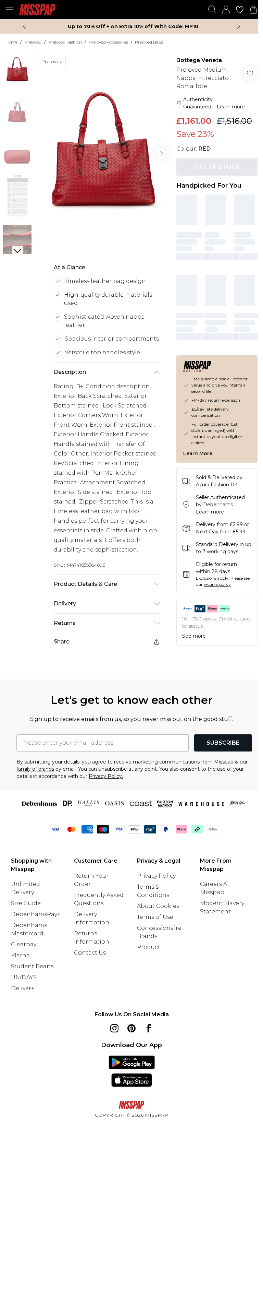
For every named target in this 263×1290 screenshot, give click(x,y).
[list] (102, 154)
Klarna (20, 955)
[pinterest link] (131, 1028)
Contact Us (90, 952)
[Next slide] (238, 26)
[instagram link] (114, 1028)
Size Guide (26, 903)
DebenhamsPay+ (35, 914)
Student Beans (32, 966)
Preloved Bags (149, 42)
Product (148, 947)
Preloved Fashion (65, 42)
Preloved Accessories (108, 42)
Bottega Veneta (199, 60)
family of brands (35, 769)
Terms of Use (155, 917)
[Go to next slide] (161, 153)
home (11, 42)
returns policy (217, 584)
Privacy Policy (156, 876)
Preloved (32, 42)
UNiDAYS (24, 977)
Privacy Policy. (106, 776)
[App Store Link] (132, 1071)
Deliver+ (22, 988)
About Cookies (158, 906)
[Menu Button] (9, 9)
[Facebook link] (149, 1028)
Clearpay (23, 944)
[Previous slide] (24, 26)
